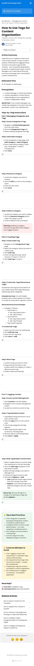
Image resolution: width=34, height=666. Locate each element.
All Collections (6, 21)
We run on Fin (18, 661)
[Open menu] (30, 3)
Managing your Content (19, 21)
